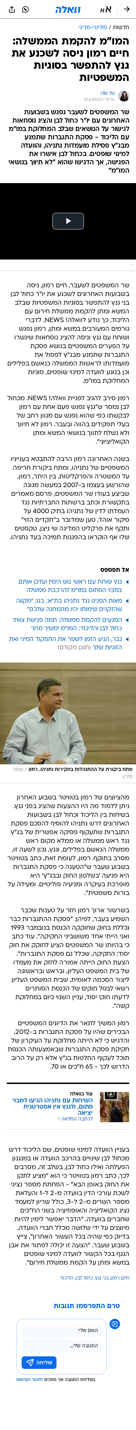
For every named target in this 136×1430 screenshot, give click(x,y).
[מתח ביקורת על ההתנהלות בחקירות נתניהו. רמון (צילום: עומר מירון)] (68, 723)
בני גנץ (101, 1278)
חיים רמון (120, 1278)
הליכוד (67, 1278)
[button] (105, 9)
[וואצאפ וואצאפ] (25, 9)
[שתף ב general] (12, 9)
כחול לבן (84, 1278)
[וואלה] (68, 9)
